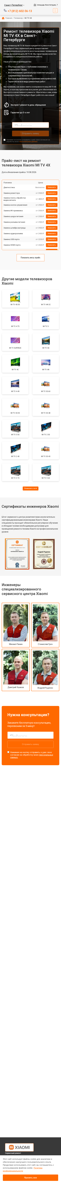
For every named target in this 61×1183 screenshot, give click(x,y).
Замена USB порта (11, 239)
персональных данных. (28, 142)
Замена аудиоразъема (13, 233)
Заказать (52, 187)
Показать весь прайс (30, 257)
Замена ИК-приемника (13, 211)
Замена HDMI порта (12, 245)
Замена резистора (12, 193)
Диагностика (9, 187)
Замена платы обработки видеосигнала (15, 199)
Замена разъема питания (14, 222)
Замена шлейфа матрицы (15, 228)
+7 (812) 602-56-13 (20, 10)
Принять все (30, 1177)
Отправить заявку (30, 133)
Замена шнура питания (13, 216)
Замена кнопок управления (15, 205)
